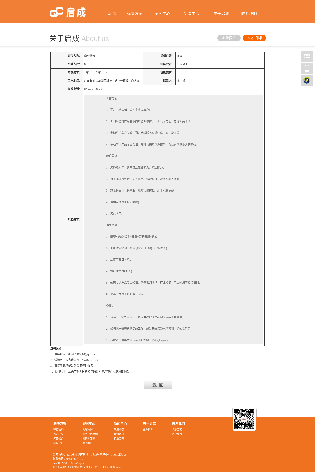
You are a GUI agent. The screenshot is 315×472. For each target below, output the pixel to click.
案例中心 (162, 14)
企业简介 (229, 38)
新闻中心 (191, 14)
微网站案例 (89, 438)
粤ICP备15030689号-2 (108, 467)
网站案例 (88, 429)
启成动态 (119, 429)
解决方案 (134, 14)
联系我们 (249, 14)
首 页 (111, 14)
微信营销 (58, 429)
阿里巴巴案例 (90, 434)
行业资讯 (119, 438)
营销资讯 (119, 434)
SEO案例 (87, 443)
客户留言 (177, 434)
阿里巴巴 (58, 443)
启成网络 (307, 56)
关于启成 (221, 14)
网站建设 (58, 434)
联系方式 (177, 429)
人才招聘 (254, 38)
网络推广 (58, 438)
